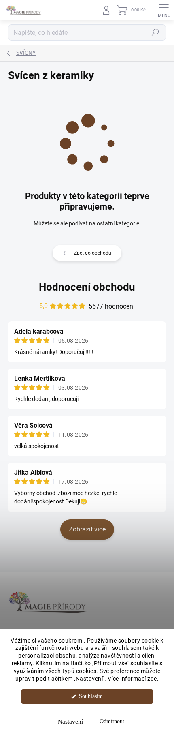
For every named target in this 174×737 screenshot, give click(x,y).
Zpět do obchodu (92, 253)
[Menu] (164, 10)
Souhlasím (91, 696)
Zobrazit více (87, 529)
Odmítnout (112, 721)
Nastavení (70, 721)
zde (152, 678)
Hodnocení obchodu (87, 287)
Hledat (155, 32)
